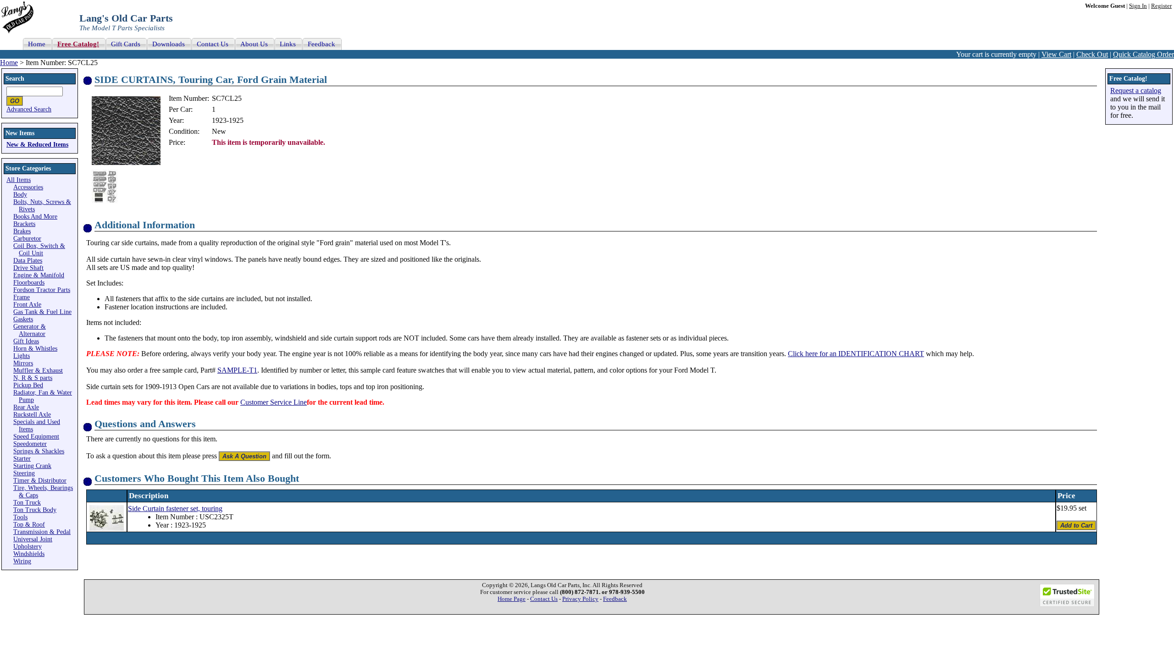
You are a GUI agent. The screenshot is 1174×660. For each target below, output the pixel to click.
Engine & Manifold (38, 275)
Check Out (1092, 54)
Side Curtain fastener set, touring (175, 508)
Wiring (22, 561)
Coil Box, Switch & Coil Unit (39, 249)
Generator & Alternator (29, 330)
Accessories (28, 187)
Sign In (1138, 6)
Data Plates (27, 260)
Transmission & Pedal (42, 531)
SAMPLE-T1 (237, 370)
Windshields (28, 553)
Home (9, 62)
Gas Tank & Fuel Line (42, 311)
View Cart (1056, 54)
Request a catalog (1135, 90)
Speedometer (30, 443)
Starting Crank (32, 465)
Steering (24, 473)
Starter (22, 458)
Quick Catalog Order (1143, 54)
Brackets (24, 223)
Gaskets (23, 319)
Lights (21, 355)
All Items (18, 179)
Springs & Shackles (38, 451)
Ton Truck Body (34, 509)
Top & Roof (29, 524)
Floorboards (28, 282)
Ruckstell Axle (32, 414)
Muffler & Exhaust (38, 370)
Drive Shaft (28, 267)
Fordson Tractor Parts (41, 289)
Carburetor (27, 238)
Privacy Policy (580, 599)
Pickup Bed (28, 385)
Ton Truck (27, 502)
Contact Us (544, 599)
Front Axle (27, 304)
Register (1161, 6)
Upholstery (27, 546)
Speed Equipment (36, 436)
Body (20, 194)
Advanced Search (28, 109)
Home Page (512, 599)
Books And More (35, 216)
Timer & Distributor (39, 480)
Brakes (22, 231)
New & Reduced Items (37, 144)
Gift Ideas (26, 341)
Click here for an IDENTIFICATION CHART (856, 354)
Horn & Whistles (35, 348)
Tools (20, 517)
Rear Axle (26, 407)
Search (15, 78)
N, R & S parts (32, 377)
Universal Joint (32, 539)
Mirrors (23, 363)
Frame (21, 297)
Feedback (615, 599)
